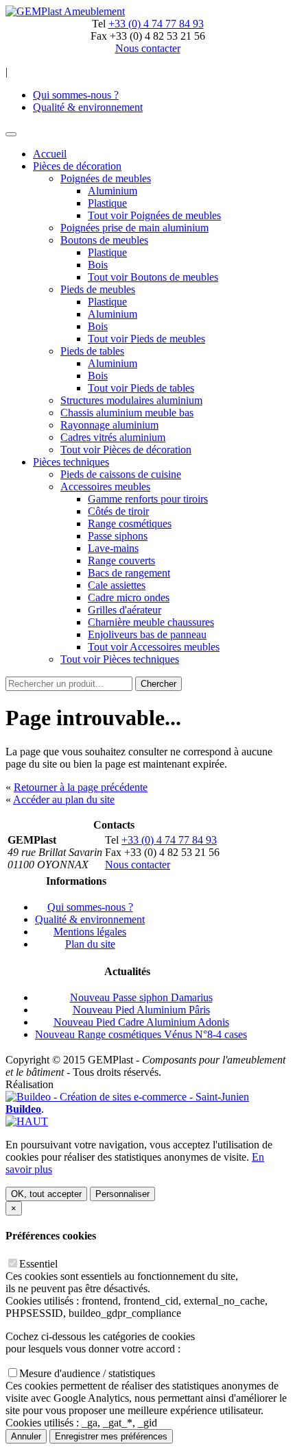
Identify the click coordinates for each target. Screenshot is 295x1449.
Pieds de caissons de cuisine (120, 474)
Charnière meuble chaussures (151, 622)
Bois (98, 264)
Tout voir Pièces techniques (119, 659)
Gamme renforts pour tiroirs (148, 499)
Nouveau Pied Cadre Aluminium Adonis (141, 1022)
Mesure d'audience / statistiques (87, 1373)
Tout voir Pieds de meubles (146, 338)
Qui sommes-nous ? (76, 95)
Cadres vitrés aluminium (112, 437)
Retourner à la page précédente (81, 787)
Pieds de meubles (97, 289)
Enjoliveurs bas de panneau (147, 634)
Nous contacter (137, 864)
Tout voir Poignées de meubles (154, 215)
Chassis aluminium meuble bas (126, 412)
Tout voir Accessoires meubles (154, 647)
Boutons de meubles (104, 240)
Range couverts (121, 560)
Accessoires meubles (105, 486)
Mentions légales (90, 931)
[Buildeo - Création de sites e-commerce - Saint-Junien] (127, 1096)
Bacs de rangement (129, 573)
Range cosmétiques (130, 523)
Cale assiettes (116, 585)
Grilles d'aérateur (124, 610)
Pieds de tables (92, 351)
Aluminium (112, 191)
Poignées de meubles (105, 178)
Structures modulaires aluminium (131, 400)
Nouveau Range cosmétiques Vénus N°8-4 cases (141, 1034)
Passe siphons (118, 536)
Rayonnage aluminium (109, 425)
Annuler (26, 1436)
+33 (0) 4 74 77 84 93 (156, 23)
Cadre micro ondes (128, 597)
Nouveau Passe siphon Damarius (141, 997)
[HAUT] (26, 1121)
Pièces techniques (71, 462)
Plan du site (90, 944)
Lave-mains (113, 548)
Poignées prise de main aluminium (134, 228)
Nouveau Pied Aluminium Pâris (141, 1010)
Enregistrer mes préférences (111, 1436)
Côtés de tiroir (118, 511)
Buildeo (23, 1109)
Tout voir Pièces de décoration (125, 449)
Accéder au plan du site (64, 799)
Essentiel (38, 1264)
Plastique (107, 203)
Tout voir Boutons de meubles (153, 277)
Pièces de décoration (77, 166)
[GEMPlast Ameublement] (65, 11)
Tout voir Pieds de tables (141, 388)
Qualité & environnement (88, 107)
